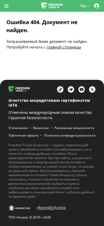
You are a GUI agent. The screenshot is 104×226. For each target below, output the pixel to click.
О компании (18, 128)
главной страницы (64, 47)
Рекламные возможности (74, 128)
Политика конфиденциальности (69, 135)
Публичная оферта (23, 135)
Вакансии (41, 128)
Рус (83, 5)
